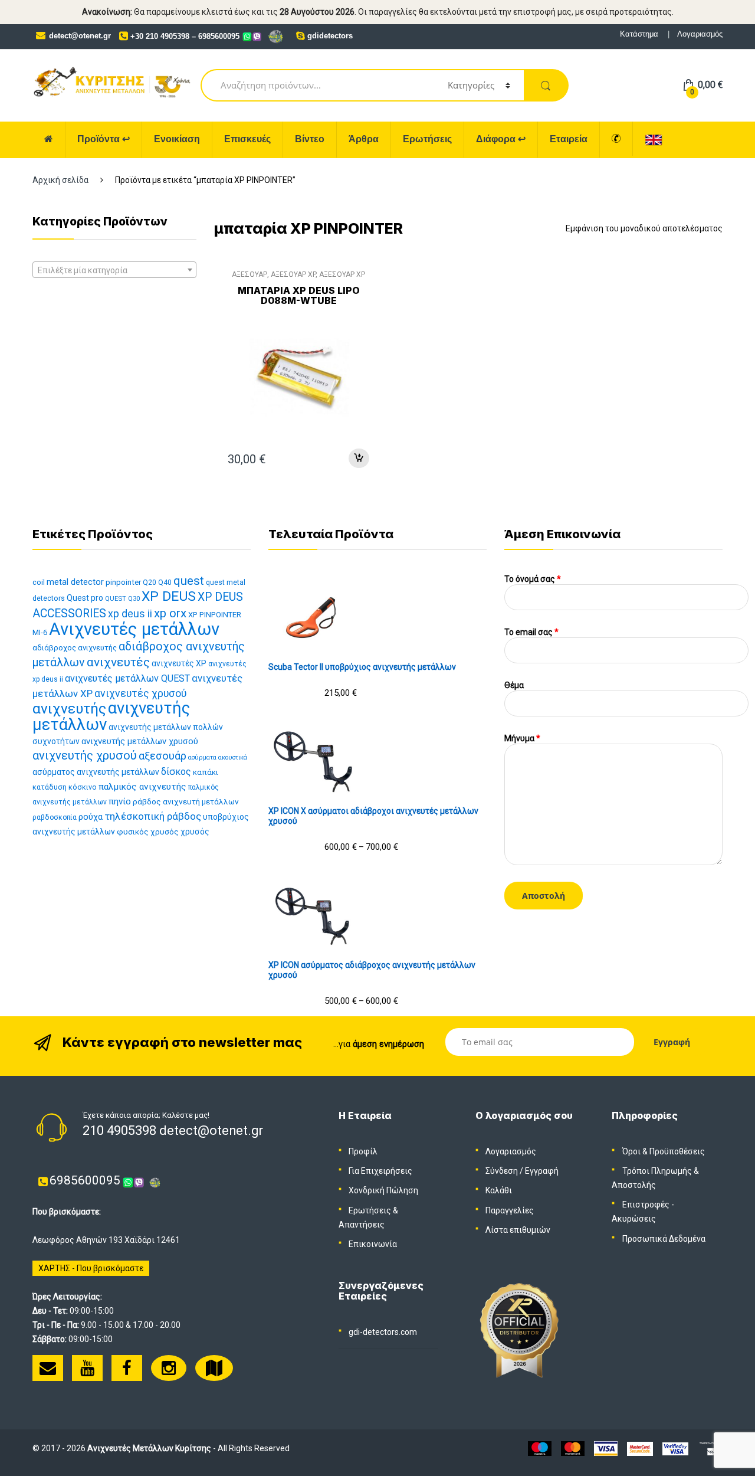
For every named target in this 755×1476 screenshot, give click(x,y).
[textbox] (114, 270)
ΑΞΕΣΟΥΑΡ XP (293, 274)
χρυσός (194, 831)
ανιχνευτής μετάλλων (111, 716)
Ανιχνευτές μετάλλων (134, 629)
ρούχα (90, 817)
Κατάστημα (639, 34)
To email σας (531, 632)
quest (188, 581)
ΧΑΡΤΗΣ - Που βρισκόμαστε (90, 1268)
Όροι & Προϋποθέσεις (663, 1151)
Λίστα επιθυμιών (517, 1230)
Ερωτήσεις (427, 139)
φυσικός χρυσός (148, 831)
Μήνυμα (522, 738)
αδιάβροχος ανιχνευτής (74, 647)
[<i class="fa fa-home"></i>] (48, 140)
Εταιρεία (568, 139)
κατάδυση (49, 787)
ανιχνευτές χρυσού (140, 693)
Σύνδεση (501, 1171)
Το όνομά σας (532, 579)
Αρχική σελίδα (60, 180)
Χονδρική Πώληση (383, 1190)
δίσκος (176, 771)
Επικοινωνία (373, 1244)
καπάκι (205, 772)
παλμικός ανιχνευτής (142, 786)
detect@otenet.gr (80, 35)
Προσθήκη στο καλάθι (358, 458)
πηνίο (120, 801)
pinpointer (123, 582)
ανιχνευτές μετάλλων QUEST (127, 678)
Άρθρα (364, 139)
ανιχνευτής (69, 708)
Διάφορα (501, 139)
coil (38, 582)
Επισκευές (247, 139)
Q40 (165, 582)
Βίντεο (309, 139)
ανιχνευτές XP (179, 663)
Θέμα (514, 685)
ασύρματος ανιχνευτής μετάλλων (95, 772)
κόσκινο (82, 787)
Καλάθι (498, 1190)
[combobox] (114, 269)
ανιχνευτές (118, 662)
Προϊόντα (103, 139)
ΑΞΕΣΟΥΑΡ (249, 274)
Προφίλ (363, 1151)
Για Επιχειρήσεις (380, 1171)
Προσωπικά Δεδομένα (663, 1238)
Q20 (149, 582)
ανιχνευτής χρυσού (84, 755)
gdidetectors (330, 35)
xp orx (170, 613)
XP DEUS (169, 596)
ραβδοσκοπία (54, 817)
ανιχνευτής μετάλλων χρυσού (139, 741)
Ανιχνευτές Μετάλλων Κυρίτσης (149, 1448)
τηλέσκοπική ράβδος (152, 816)
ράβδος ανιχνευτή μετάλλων (186, 801)
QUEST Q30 (122, 599)
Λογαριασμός (700, 34)
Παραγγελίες (509, 1210)
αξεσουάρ (162, 756)
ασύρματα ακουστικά (217, 757)
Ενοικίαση (177, 139)
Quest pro (85, 598)
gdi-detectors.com (383, 1332)
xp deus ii (130, 614)
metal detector (75, 582)
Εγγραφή (542, 1171)
